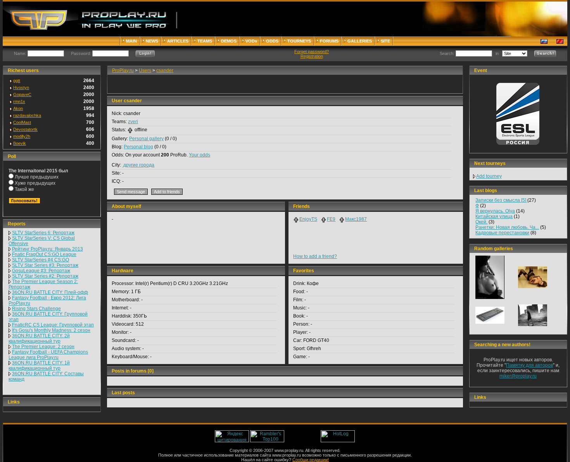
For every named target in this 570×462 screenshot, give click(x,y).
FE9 (331, 219)
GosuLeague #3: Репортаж (41, 270)
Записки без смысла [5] (501, 200)
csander (164, 70)
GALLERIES (359, 41)
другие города (138, 165)
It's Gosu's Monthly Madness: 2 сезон (51, 330)
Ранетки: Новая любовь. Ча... (507, 227)
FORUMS (329, 41)
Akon (18, 108)
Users (145, 70)
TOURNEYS (299, 41)
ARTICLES (177, 41)
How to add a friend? (315, 256)
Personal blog (138, 146)
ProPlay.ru (123, 70)
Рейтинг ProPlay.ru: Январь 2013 (47, 249)
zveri (133, 121)
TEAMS (204, 41)
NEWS (152, 41)
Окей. (481, 222)
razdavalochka (27, 115)
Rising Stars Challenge (36, 308)
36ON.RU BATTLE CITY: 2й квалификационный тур (39, 338)
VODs (251, 41)
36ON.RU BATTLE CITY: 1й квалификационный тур (39, 365)
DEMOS (229, 41)
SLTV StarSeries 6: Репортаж (43, 232)
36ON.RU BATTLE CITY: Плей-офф (50, 292)
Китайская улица (494, 216)
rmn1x (19, 101)
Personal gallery (146, 138)
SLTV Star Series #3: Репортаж (45, 265)
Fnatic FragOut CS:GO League (44, 254)
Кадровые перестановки (502, 232)
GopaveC (22, 94)
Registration (312, 56)
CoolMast (22, 122)
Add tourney (489, 176)
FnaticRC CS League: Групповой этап (53, 325)
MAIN (131, 41)
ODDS (272, 41)
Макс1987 (356, 219)
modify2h (21, 136)
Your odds (199, 155)
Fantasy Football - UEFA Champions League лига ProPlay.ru (48, 354)
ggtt (16, 80)
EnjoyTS (308, 219)
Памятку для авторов (529, 365)
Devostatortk (25, 129)
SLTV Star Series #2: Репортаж (45, 276)
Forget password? (311, 51)
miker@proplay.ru (518, 376)
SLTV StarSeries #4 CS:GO (40, 260)
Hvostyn (21, 87)
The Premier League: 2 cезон (43, 346)
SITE (385, 41)
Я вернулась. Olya (495, 211)
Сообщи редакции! (310, 459)
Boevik (19, 143)
